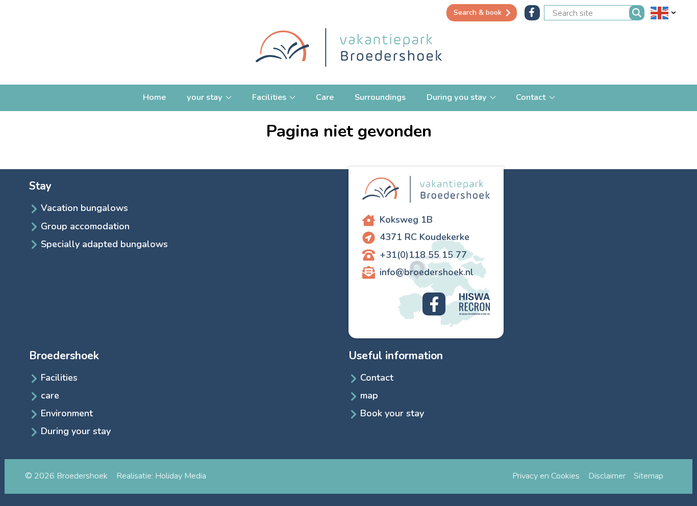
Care (325, 97)
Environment (67, 413)
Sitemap (648, 476)
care (50, 395)
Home (154, 97)
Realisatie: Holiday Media (161, 476)
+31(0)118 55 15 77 (423, 255)
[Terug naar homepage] (349, 48)
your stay (206, 97)
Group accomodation (85, 226)
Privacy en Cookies (546, 476)
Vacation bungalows (84, 208)
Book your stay (392, 413)
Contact (531, 97)
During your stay (76, 431)
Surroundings (380, 97)
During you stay (458, 97)
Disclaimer (607, 476)
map (369, 395)
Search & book (478, 12)
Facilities (270, 97)
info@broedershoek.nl (427, 272)
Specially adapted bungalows (104, 244)
